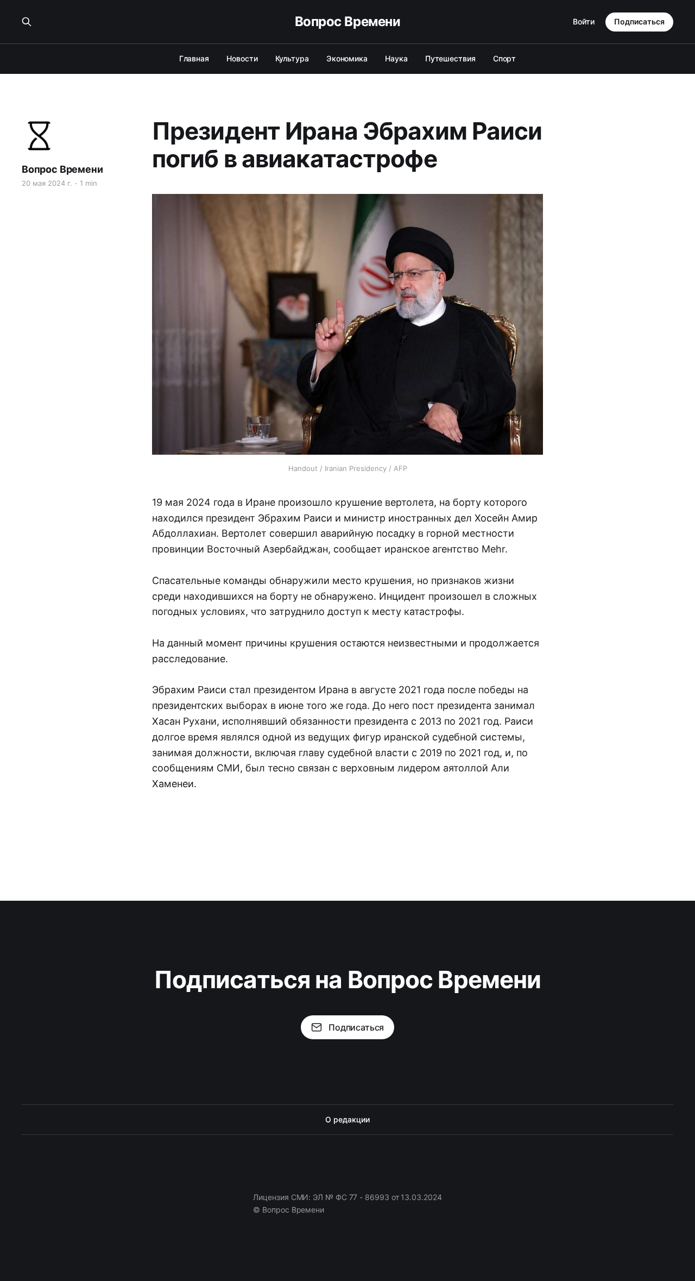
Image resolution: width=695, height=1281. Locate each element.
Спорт (504, 58)
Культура (292, 58)
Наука (396, 58)
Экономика (347, 58)
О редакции (347, 1119)
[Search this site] (26, 22)
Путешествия (450, 58)
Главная (194, 58)
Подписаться (639, 21)
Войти (584, 21)
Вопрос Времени (347, 21)
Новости (241, 58)
